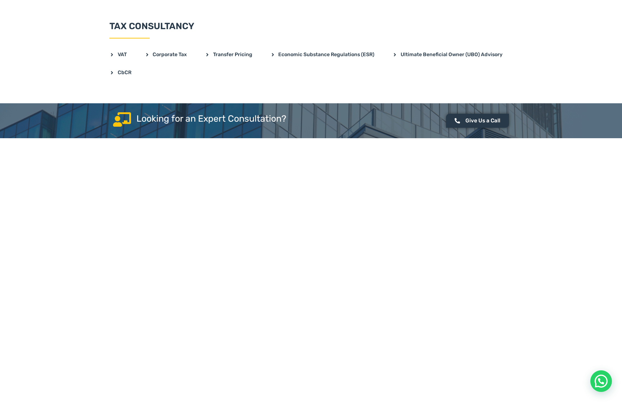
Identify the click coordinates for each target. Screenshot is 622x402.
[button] (601, 381)
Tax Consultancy (151, 26)
